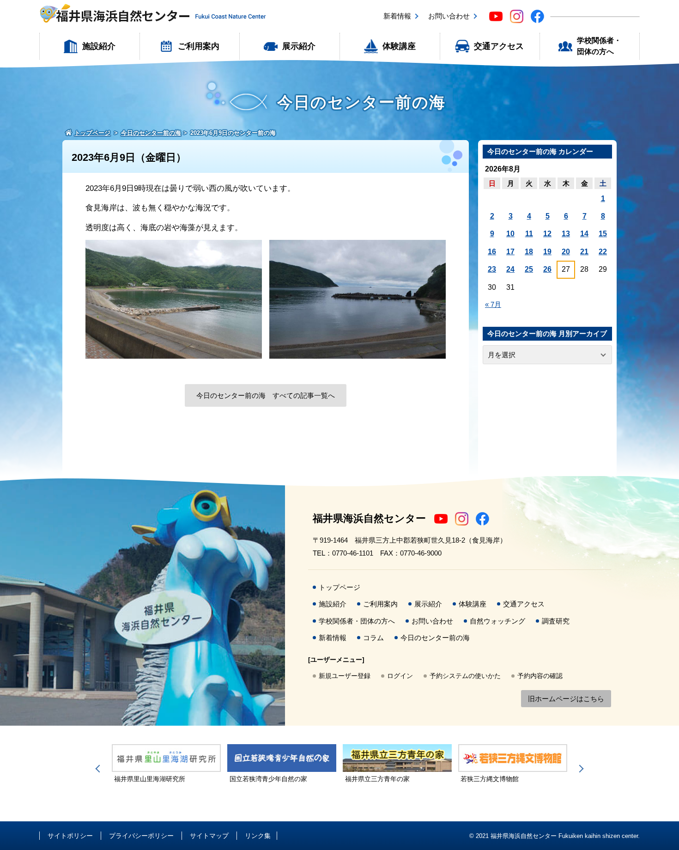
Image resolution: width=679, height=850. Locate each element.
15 (603, 234)
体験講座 (399, 46)
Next (579, 768)
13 (566, 234)
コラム (373, 638)
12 (547, 234)
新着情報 (397, 16)
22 (603, 252)
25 (529, 269)
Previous (99, 768)
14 (584, 234)
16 (492, 252)
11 (529, 234)
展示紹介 (298, 46)
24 (510, 269)
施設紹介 (98, 46)
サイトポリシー (70, 835)
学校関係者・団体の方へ (599, 46)
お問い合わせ (449, 16)
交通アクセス (499, 46)
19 (547, 252)
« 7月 (493, 304)
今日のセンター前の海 (435, 638)
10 (510, 234)
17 (510, 252)
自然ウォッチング (497, 621)
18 (529, 252)
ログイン (400, 675)
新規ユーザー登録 (344, 675)
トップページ (339, 587)
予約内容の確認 (540, 675)
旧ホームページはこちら (566, 699)
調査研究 (556, 621)
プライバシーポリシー (141, 835)
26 (547, 269)
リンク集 (258, 835)
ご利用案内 (198, 46)
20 (566, 252)
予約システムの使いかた (465, 675)
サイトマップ (209, 835)
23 (492, 269)
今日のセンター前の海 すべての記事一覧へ (265, 395)
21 (584, 252)
